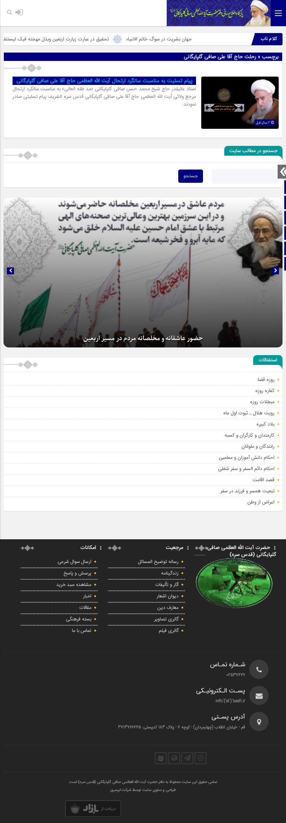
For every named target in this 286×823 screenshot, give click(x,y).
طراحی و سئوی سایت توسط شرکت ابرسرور (143, 790)
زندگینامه (170, 573)
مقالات (85, 608)
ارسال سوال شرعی (74, 562)
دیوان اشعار (168, 596)
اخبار (87, 596)
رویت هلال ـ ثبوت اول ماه (248, 413)
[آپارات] (161, 758)
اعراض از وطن (260, 502)
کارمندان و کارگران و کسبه (249, 435)
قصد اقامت (263, 480)
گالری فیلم (169, 631)
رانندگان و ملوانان (257, 446)
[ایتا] (174, 758)
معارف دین (168, 608)
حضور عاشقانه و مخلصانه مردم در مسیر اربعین (143, 338)
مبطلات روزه (262, 402)
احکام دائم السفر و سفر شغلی (246, 468)
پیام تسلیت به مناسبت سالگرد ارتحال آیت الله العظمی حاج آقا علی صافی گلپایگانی (104, 81)
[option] (143, 272)
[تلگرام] (187, 758)
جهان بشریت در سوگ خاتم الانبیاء (178, 39)
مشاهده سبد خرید (73, 585)
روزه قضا (266, 379)
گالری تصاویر (166, 619)
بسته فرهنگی (78, 619)
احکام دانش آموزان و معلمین (246, 457)
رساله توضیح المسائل (158, 562)
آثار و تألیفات (167, 585)
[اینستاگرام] (200, 758)
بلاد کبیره (265, 424)
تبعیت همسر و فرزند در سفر (247, 491)
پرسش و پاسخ (77, 573)
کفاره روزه (264, 390)
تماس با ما (81, 631)
